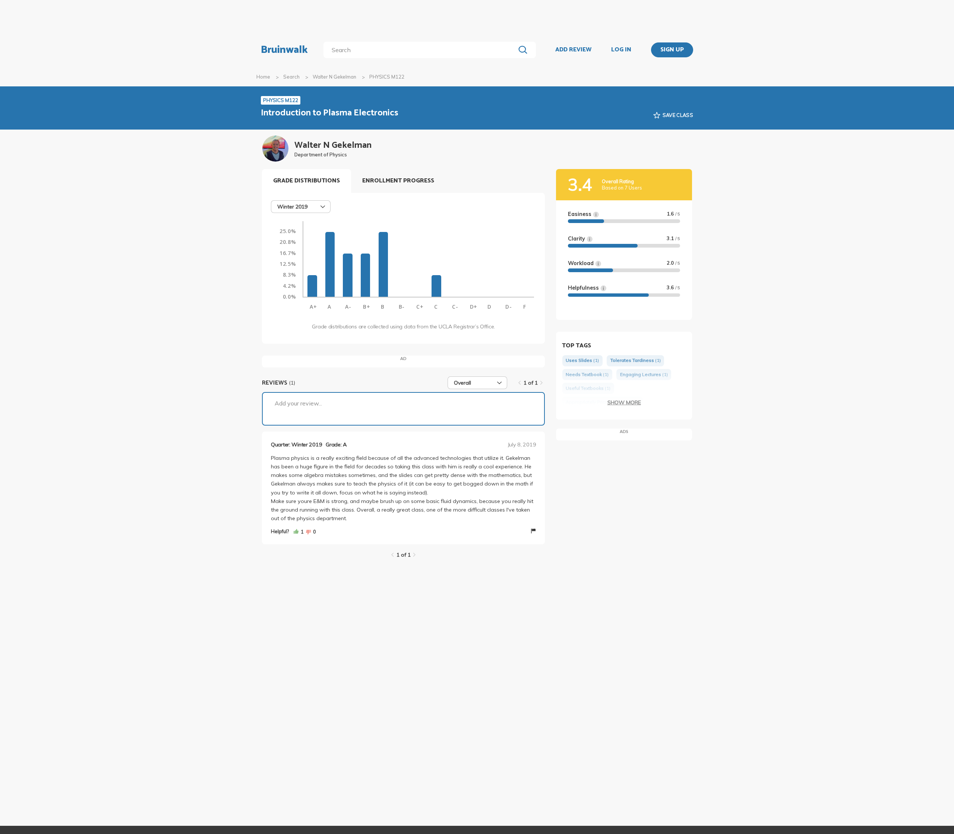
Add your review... (298, 403)
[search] (421, 50)
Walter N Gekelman (334, 77)
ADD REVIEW (573, 50)
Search (291, 77)
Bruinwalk (284, 50)
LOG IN (621, 50)
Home (263, 77)
